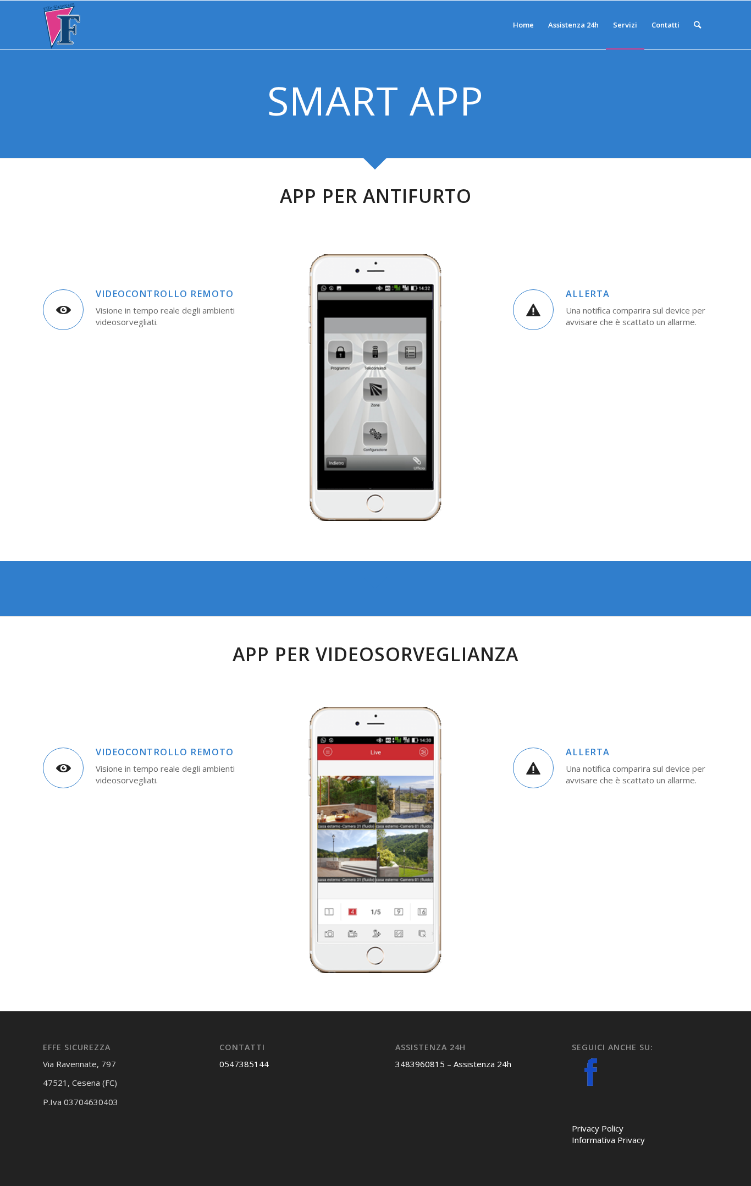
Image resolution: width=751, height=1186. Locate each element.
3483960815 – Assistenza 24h (453, 1063)
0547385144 (244, 1063)
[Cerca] (697, 25)
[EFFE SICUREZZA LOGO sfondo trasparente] (61, 25)
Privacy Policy (597, 1128)
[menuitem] (523, 25)
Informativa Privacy (608, 1139)
